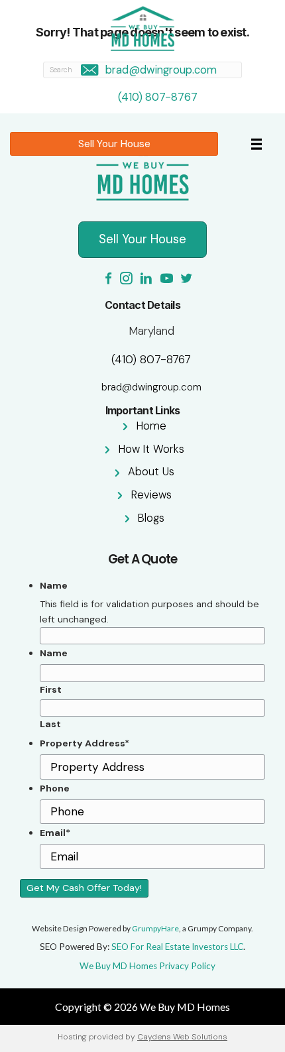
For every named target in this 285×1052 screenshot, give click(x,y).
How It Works (151, 449)
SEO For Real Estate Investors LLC (177, 946)
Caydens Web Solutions (182, 1036)
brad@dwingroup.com (161, 70)
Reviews (151, 495)
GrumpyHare (155, 928)
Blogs (151, 518)
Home (151, 426)
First (51, 689)
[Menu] (256, 143)
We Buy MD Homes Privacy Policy (147, 966)
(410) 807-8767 (158, 97)
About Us (151, 472)
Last (50, 724)
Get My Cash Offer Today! (84, 888)
